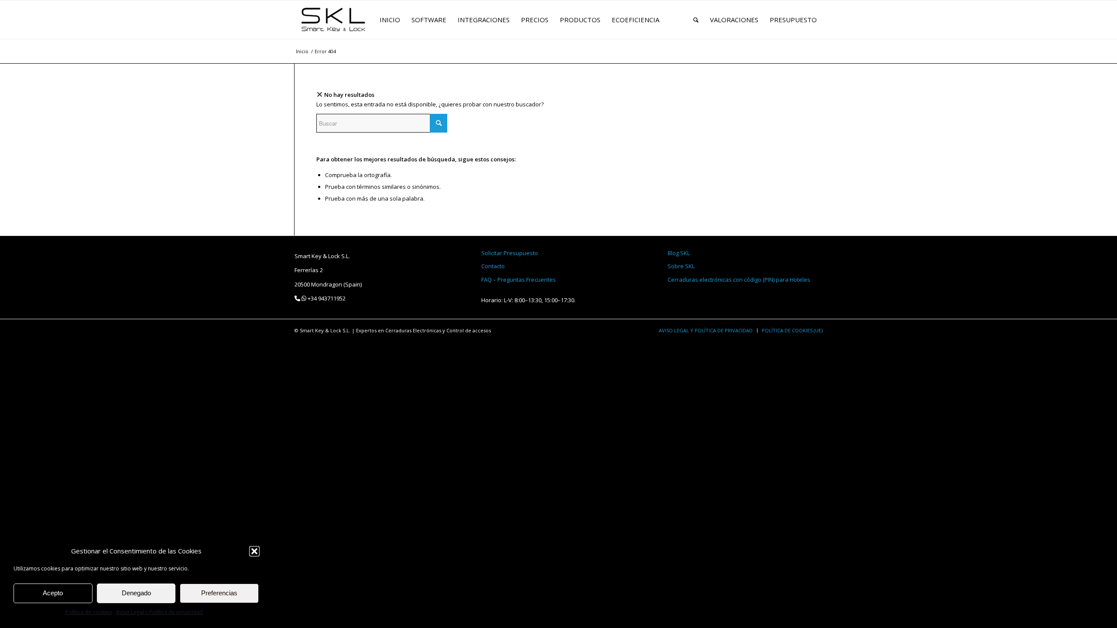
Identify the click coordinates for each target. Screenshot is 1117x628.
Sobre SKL (681, 266)
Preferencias (219, 593)
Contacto (493, 266)
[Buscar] (696, 19)
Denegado (136, 593)
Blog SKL (679, 253)
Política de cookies (88, 612)
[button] (254, 551)
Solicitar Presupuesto (509, 253)
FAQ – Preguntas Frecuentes (518, 279)
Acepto (53, 593)
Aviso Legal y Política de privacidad (159, 612)
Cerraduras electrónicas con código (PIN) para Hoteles (739, 279)
